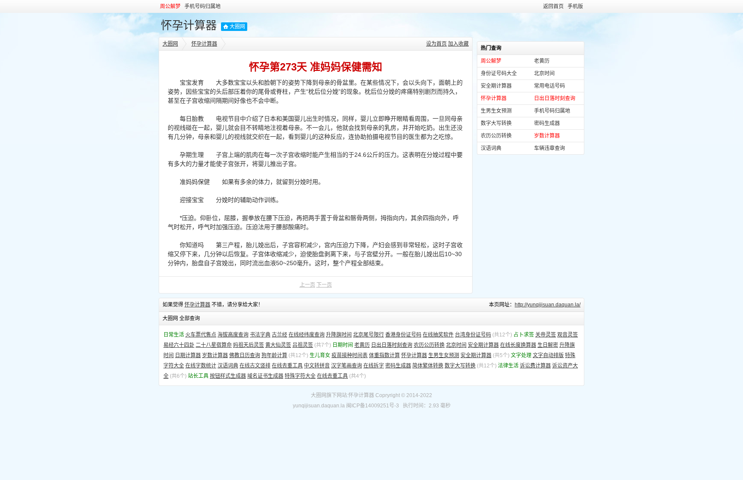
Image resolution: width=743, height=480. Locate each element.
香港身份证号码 (403, 335)
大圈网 (237, 27)
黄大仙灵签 (278, 345)
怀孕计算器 (189, 25)
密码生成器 (547, 123)
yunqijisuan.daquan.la (319, 406)
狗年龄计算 (274, 355)
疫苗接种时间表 (350, 355)
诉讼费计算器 (535, 366)
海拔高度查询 (233, 335)
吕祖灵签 (302, 345)
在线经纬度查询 (307, 335)
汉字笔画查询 (346, 366)
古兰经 (279, 335)
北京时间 (544, 73)
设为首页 (436, 44)
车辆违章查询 (549, 148)
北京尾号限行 (368, 335)
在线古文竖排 (254, 366)
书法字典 (260, 335)
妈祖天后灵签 (248, 345)
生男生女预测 (496, 111)
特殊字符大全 (300, 376)
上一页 (307, 285)
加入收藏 (458, 44)
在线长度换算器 (518, 345)
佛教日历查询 (244, 355)
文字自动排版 (548, 355)
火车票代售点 (200, 335)
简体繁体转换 (427, 366)
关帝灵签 (545, 335)
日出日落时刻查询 (391, 345)
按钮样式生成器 (228, 376)
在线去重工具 (287, 366)
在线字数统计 (200, 366)
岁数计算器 (215, 355)
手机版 (575, 6)
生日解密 (547, 345)
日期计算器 (188, 355)
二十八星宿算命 (214, 345)
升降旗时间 (339, 335)
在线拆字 (373, 366)
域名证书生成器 (265, 376)
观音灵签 (567, 335)
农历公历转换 (496, 136)
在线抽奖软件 (438, 335)
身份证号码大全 (499, 73)
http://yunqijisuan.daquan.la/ (547, 305)
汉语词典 (491, 148)
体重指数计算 (384, 355)
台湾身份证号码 (473, 335)
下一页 (324, 285)
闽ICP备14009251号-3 (372, 406)
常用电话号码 (549, 86)
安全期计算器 (496, 86)
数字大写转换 (496, 123)
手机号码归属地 (202, 6)
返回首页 (553, 6)
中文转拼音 (317, 366)
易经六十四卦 (178, 345)
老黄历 (542, 61)
